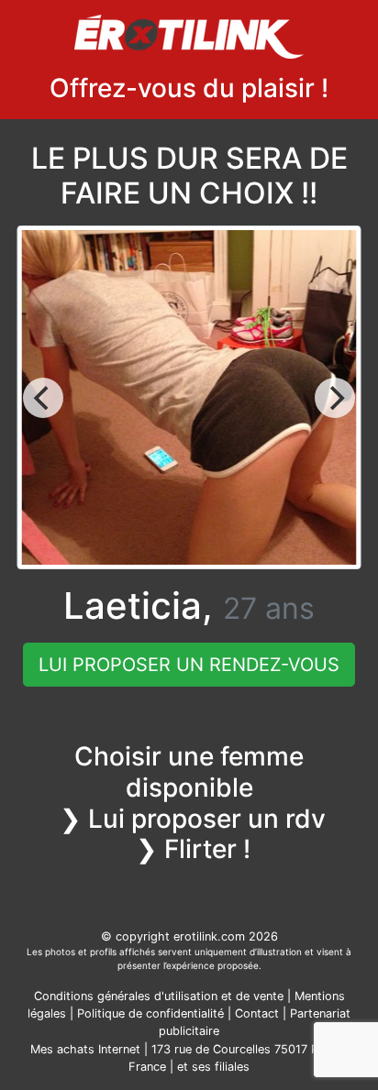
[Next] (335, 398)
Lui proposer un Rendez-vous (189, 665)
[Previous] (43, 398)
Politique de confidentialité (150, 1013)
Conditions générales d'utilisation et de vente (159, 996)
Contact (257, 1013)
